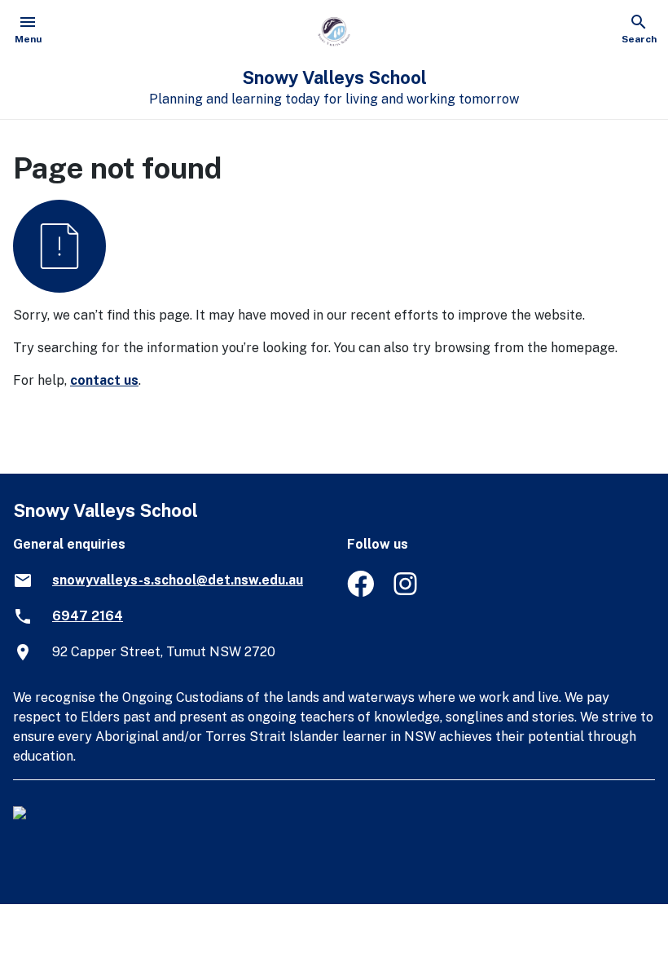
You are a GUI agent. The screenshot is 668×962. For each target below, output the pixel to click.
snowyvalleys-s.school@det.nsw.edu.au (177, 580)
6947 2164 (87, 616)
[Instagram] (406, 592)
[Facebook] (360, 592)
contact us (104, 380)
